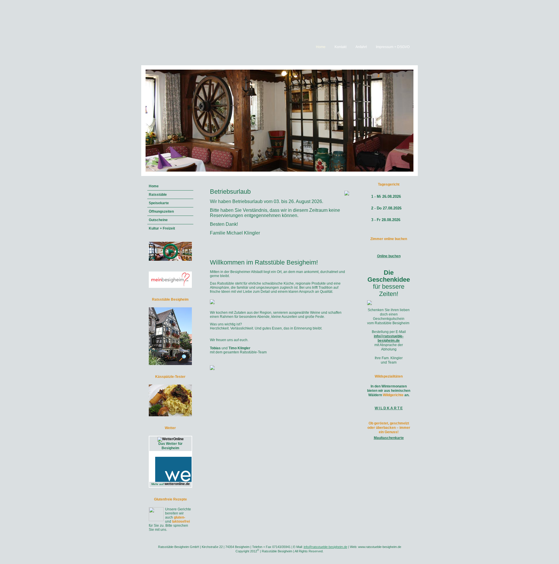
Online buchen (389, 256)
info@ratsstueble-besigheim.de (389, 338)
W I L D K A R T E (389, 408)
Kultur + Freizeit (162, 228)
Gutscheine (158, 220)
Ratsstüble (158, 195)
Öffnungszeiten (161, 211)
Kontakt (340, 47)
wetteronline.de (177, 484)
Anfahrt (361, 47)
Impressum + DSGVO (393, 47)
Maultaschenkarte (389, 438)
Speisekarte (159, 203)
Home (321, 47)
